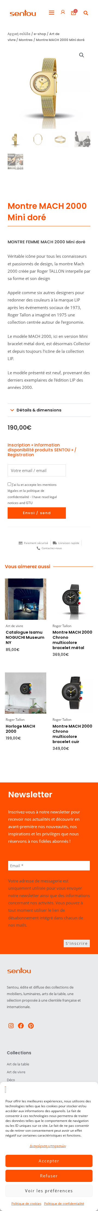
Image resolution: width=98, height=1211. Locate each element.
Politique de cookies (26, 1203)
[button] (51, 13)
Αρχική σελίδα (19, 34)
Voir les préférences (49, 1190)
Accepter (49, 1160)
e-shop (40, 34)
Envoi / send (37, 512)
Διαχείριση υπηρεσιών (48, 1146)
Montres (26, 40)
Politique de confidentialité (64, 1203)
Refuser (49, 1175)
